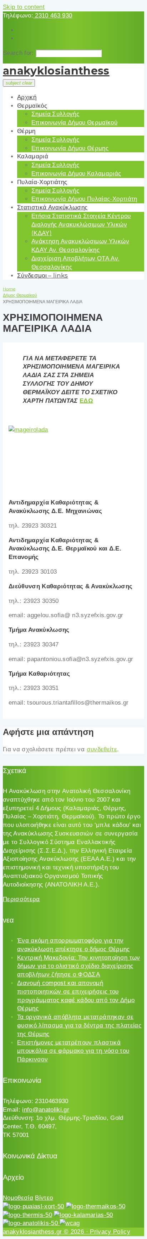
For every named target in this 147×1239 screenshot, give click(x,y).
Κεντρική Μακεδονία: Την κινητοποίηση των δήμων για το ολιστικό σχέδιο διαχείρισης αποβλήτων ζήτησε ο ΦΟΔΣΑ (78, 966)
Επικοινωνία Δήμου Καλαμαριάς (76, 173)
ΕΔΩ (86, 400)
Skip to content (24, 7)
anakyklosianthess (56, 70)
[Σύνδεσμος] (28, 429)
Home (9, 288)
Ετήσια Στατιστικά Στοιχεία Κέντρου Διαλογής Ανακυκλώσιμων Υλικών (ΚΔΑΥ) (81, 224)
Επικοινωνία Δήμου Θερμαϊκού (74, 122)
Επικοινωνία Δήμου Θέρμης (69, 148)
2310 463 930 (52, 15)
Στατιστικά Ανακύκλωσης (52, 207)
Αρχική (26, 97)
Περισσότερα (21, 899)
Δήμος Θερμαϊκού (20, 295)
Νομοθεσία (18, 1197)
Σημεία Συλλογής (55, 113)
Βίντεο (44, 1197)
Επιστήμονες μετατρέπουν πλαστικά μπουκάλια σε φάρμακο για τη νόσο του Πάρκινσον (73, 1051)
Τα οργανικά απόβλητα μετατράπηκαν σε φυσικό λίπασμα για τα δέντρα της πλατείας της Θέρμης (79, 1025)
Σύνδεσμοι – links (42, 275)
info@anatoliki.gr (45, 1109)
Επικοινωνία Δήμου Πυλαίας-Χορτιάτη (84, 198)
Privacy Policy (110, 1231)
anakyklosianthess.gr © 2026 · (46, 1231)
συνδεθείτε (102, 749)
